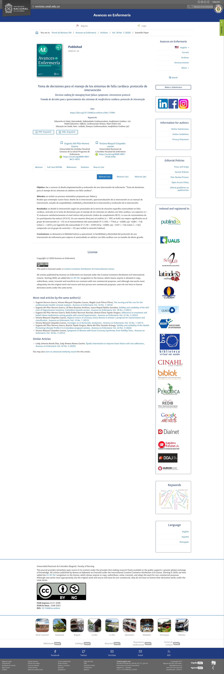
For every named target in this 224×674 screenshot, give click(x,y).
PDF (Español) (44, 132)
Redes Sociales (62, 663)
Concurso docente (33, 665)
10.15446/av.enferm (50, 608)
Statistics (85, 167)
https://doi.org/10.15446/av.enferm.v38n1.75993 (92, 113)
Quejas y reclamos (64, 665)
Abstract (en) (123, 177)
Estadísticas (61, 669)
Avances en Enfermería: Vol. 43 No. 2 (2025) (56, 346)
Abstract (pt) (140, 177)
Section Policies (182, 172)
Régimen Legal (7, 661)
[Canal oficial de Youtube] (208, 2)
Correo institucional (64, 661)
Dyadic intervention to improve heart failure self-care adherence (115, 344)
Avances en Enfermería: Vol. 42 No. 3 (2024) (112, 328)
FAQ (85, 663)
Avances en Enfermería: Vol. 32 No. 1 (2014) (93, 305)
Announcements (181, 63)
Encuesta (61, 667)
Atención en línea (89, 665)
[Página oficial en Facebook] (202, 2)
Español (185, 537)
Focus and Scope (181, 167)
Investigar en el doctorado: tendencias (84, 323)
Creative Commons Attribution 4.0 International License (88, 269)
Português (184, 542)
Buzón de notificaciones (35, 669)
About (184, 68)
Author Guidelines (181, 134)
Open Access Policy (180, 182)
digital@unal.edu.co (175, 665)
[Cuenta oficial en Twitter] (205, 2)
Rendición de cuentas (8, 665)
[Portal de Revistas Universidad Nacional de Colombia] (36, 33)
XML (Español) (68, 132)
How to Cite (98, 167)
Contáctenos (88, 667)
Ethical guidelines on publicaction (179, 189)
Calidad (4, 669)
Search (174, 78)
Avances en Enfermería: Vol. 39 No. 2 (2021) (111, 310)
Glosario (86, 669)
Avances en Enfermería (112, 15)
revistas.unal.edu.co (47, 6)
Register (84, 26)
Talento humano (33, 661)
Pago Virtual (6, 667)
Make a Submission (173, 87)
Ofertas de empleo (34, 663)
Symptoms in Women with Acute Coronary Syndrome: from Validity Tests (100, 331)
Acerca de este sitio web (174, 667)
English (183, 48)
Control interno (32, 667)
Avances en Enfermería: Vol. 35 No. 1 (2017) (123, 323)
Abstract (39, 167)
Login (143, 26)
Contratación (6, 663)
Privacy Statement (180, 139)
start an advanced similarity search (61, 352)
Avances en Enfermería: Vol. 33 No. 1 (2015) (69, 320)
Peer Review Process (180, 177)
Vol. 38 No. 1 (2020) (121, 33)
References (71, 167)
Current (185, 52)
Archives (104, 33)
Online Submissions (180, 129)
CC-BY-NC (75, 278)
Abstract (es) (104, 177)
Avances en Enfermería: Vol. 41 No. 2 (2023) (118, 315)
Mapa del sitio (88, 661)
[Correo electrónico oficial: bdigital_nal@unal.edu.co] (199, 2)
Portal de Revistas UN (61, 33)
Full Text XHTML (54, 167)
